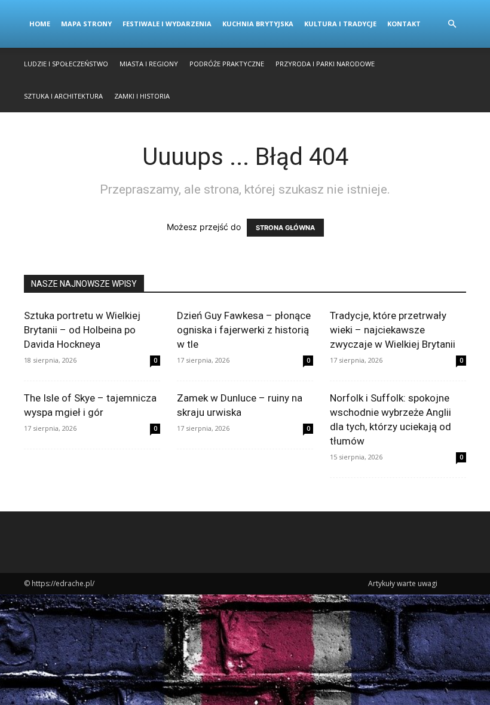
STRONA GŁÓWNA (285, 227)
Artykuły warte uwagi (402, 583)
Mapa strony (86, 23)
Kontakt (404, 23)
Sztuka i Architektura (63, 95)
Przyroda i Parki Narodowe (325, 63)
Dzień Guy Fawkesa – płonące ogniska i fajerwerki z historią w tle (244, 329)
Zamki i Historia (142, 95)
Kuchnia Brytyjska (257, 23)
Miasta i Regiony (149, 63)
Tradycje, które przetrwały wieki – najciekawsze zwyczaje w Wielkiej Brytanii (392, 329)
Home (39, 23)
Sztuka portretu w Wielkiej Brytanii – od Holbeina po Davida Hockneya (82, 329)
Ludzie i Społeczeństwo (66, 63)
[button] (451, 24)
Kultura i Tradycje (340, 23)
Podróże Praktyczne (226, 63)
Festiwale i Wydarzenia (167, 23)
